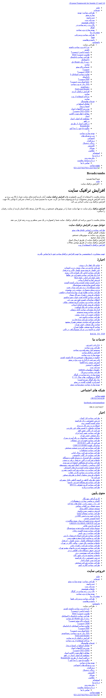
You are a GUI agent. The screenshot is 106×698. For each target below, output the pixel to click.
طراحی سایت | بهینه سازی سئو (81, 581)
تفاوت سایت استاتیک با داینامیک (76, 626)
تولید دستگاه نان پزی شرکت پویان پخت (83, 287)
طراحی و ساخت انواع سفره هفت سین (83, 538)
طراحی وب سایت (92, 347)
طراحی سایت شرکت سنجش (87, 563)
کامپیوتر (91, 146)
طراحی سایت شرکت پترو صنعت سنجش (82, 448)
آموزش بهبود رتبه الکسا (90, 362)
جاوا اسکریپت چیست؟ (79, 82)
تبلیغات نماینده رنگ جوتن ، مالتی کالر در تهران (80, 543)
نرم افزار (91, 141)
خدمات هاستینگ (88, 101)
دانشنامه (96, 42)
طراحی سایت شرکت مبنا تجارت (86, 319)
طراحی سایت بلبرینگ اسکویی (87, 307)
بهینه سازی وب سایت (85, 30)
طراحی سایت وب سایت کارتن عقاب (84, 472)
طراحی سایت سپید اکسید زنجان (86, 531)
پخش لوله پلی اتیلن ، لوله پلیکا (87, 277)
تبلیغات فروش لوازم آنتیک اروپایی (85, 305)
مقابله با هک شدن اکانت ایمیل (76, 653)
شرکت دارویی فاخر (91, 526)
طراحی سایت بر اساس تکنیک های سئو (88, 230)
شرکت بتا (96, 477)
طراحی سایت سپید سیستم (88, 312)
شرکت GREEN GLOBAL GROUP (84, 523)
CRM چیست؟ (83, 72)
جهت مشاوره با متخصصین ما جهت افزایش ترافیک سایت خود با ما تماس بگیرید (71, 254)
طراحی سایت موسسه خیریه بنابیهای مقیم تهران (79, 548)
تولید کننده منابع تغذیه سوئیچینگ (86, 285)
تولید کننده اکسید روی (90, 423)
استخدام (96, 153)
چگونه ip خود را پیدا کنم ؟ (78, 660)
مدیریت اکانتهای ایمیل (80, 109)
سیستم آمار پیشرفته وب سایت (86, 350)
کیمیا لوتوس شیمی (92, 518)
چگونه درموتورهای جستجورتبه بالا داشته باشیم (80, 357)
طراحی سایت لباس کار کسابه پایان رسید (82, 273)
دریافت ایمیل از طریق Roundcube (80, 124)
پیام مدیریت (90, 158)
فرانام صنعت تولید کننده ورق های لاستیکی (82, 467)
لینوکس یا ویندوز (93, 365)
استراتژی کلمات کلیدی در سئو (87, 382)
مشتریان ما (95, 32)
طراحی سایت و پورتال (90, 372)
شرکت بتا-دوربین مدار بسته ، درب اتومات (82, 268)
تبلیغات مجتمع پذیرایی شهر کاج (87, 555)
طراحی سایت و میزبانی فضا (82, 599)
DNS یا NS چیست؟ (81, 111)
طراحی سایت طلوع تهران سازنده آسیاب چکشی (79, 292)
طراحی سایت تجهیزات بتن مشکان (85, 440)
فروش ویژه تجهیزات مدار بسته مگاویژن (83, 521)
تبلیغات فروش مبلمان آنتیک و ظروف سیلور (81, 475)
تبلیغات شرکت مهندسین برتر (87, 553)
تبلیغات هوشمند (88, 22)
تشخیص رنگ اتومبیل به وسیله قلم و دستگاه (81, 458)
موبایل (92, 148)
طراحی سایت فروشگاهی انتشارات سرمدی (81, 463)
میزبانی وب (90, 20)
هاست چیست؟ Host (80, 55)
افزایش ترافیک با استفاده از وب (91, 245)
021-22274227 (80, 168)
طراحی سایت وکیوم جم (89, 317)
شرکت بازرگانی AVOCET (88, 443)
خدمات (97, 10)
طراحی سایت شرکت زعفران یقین (85, 545)
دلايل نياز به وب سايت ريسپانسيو (75, 633)
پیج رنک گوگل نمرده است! (89, 380)
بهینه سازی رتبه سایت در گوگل (86, 375)
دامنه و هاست (89, 40)
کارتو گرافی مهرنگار (91, 498)
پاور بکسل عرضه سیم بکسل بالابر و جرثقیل (81, 270)
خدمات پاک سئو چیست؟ (79, 621)
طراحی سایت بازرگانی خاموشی (86, 455)
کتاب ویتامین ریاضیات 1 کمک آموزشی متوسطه (79, 465)
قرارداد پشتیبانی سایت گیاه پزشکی (85, 310)
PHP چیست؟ (83, 79)
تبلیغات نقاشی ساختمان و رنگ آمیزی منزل (81, 438)
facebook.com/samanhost (94, 403)
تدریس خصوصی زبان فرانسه (87, 421)
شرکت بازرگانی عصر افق (89, 430)
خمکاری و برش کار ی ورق (88, 426)
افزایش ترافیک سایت (91, 352)
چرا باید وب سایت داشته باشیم (76, 608)
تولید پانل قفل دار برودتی (89, 265)
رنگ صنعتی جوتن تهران (90, 435)
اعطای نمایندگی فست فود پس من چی (83, 300)
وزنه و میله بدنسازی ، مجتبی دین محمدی (82, 290)
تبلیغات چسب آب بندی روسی (87, 314)
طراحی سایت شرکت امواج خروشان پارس (81, 536)
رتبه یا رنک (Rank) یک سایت (77, 618)
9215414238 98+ (97, 398)
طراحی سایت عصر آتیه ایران (87, 433)
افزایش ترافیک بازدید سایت (77, 638)
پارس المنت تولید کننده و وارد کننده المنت (82, 282)
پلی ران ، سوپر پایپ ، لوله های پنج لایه (84, 503)
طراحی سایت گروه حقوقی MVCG (85, 485)
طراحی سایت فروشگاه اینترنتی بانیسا (84, 482)
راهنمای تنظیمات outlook (89, 370)
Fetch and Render (82, 89)
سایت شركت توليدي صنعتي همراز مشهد (82, 322)
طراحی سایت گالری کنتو (89, 565)
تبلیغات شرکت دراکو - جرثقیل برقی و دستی (81, 460)
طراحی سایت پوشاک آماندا (88, 513)
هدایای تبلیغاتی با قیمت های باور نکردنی (83, 428)
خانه (98, 8)
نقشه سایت (95, 165)
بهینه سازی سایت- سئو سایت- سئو (85, 384)
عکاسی (91, 150)
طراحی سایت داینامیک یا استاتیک (75, 616)
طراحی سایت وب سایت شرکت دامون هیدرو (81, 470)
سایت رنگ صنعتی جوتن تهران (87, 324)
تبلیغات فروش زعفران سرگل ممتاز (84, 295)
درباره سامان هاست (86, 160)
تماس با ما (85, 163)
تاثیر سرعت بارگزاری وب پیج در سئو (84, 360)
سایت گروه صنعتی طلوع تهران (86, 327)
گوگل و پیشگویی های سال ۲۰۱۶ (86, 377)
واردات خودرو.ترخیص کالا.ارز (87, 516)
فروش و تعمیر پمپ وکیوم (89, 511)
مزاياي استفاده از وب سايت (77, 640)
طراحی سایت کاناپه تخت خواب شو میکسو (82, 297)
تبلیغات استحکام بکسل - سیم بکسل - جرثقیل (81, 540)
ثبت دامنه (90, 17)
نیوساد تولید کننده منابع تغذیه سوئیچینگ (83, 528)
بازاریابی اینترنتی (93, 345)
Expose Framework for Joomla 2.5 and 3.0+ (87, 3)
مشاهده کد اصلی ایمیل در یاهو (76, 655)
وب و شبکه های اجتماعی (84, 665)
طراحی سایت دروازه (91, 487)
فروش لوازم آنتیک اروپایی (89, 280)
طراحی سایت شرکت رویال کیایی (85, 453)
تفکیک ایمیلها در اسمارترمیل (77, 645)
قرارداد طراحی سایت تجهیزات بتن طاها (83, 275)
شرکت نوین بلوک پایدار (90, 560)
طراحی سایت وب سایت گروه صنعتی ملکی (81, 302)
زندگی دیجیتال (89, 143)
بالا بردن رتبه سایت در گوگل (83, 591)
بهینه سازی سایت (87, 133)
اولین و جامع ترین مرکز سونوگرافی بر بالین (81, 329)
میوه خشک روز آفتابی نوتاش (87, 506)
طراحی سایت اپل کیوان (90, 418)
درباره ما (96, 155)
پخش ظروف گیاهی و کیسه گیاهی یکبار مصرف (80, 480)
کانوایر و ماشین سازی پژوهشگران (85, 501)
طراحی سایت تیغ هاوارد (90, 450)
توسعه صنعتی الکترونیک (89, 508)
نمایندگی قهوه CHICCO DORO (86, 445)
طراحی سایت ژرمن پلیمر (89, 533)
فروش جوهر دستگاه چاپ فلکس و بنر (84, 550)
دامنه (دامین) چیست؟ (80, 52)
